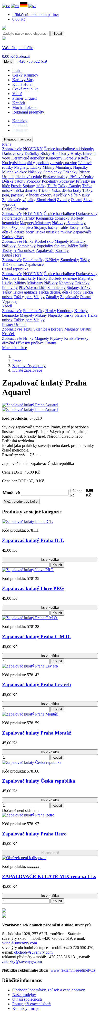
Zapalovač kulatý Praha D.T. (33, 540)
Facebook (20, 125)
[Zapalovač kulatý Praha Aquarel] (30, 405)
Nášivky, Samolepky (45, 172)
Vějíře (73, 195)
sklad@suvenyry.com (19, 943)
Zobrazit (23, 56)
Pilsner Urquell (24, 98)
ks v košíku (50, 559)
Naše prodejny (24, 994)
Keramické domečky (28, 158)
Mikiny (48, 167)
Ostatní (76, 200)
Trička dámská (25, 190)
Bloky (45, 153)
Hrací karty (60, 153)
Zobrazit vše (12, 149)
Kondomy (54, 158)
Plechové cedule (28, 176)
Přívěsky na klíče (32, 287)
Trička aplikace (25, 292)
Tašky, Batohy (69, 186)
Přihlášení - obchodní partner (35, 14)
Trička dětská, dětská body (59, 190)
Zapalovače (82, 232)
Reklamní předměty (28, 112)
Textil (27, 329)
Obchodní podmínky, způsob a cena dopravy (48, 990)
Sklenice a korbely (48, 329)
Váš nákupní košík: (17, 47)
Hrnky (29, 218)
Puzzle (16, 186)
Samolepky (56, 287)
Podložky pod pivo (17, 227)
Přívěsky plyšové (30, 343)
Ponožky (33, 181)
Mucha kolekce (24, 107)
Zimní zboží (46, 200)
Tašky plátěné (75, 315)
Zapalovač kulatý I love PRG (33, 588)
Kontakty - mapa (25, 1008)
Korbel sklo (44, 241)
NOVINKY (33, 149)
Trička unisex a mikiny (53, 232)
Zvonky (63, 200)
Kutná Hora (22, 84)
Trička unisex (24, 250)
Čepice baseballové (59, 213)
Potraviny (67, 181)
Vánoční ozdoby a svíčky (46, 195)
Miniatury (43, 223)
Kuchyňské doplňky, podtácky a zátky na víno (39, 163)
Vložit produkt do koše (20, 501)
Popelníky (50, 181)
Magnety (27, 223)
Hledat (57, 33)
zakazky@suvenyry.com (22, 961)
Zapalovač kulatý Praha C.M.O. (36, 636)
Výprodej (9, 301)
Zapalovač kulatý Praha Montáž (36, 733)
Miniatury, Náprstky (71, 167)
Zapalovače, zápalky (18, 200)
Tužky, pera (23, 297)
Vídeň (17, 93)
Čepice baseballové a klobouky (69, 149)
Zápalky (62, 250)
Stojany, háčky (34, 186)
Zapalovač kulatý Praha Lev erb (36, 684)
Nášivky (51, 283)
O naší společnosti (27, 999)
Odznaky (70, 172)
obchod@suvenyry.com (33, 952)
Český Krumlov (25, 75)
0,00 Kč (18, 19)
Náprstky (66, 283)
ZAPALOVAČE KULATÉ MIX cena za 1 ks (49, 876)
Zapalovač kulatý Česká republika (38, 781)
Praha (17, 70)
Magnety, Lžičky (28, 167)
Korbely (70, 158)
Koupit (57, 565)
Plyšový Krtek (61, 338)
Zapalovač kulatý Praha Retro (34, 834)
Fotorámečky (12, 218)
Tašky (74, 227)
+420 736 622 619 (32, 61)
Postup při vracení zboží (31, 1004)
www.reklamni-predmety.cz (73, 970)
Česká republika (25, 89)
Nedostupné (50, 853)
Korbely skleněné (62, 278)
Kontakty (19, 121)
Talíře (52, 186)
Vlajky (84, 195)
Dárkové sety (13, 153)
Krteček (18, 103)
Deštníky (32, 153)
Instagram (20, 130)
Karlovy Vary (23, 80)
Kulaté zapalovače (27, 370)
